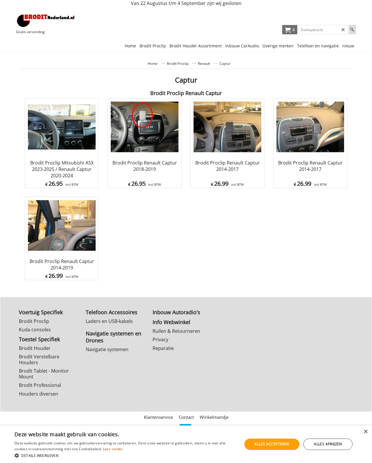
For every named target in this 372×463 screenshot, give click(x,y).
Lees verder (113, 448)
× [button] (365, 432)
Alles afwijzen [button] (328, 443)
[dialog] (186, 444)
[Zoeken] (352, 29)
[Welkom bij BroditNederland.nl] (46, 20)
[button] (125, 455)
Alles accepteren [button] (272, 443)
